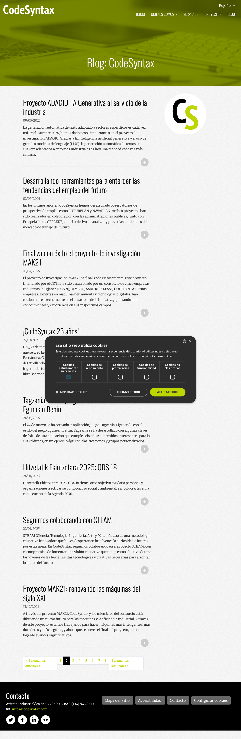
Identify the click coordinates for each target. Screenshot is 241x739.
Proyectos (212, 14)
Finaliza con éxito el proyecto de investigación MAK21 (81, 257)
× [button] (189, 340)
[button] (71, 392)
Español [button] (225, 6)
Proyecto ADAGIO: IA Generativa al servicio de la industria (85, 107)
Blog (231, 14)
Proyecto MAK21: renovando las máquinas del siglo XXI (81, 593)
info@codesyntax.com (29, 709)
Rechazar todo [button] (128, 392)
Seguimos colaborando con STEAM (67, 519)
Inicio (140, 14)
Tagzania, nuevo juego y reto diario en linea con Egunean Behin (83, 404)
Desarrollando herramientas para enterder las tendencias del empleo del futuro (81, 185)
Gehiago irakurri (162, 356)
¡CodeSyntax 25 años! (51, 331)
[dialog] (120, 369)
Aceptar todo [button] (167, 392)
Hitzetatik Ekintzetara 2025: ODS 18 (70, 467)
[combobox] (184, 341)
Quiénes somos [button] (162, 14)
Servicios (190, 14)
